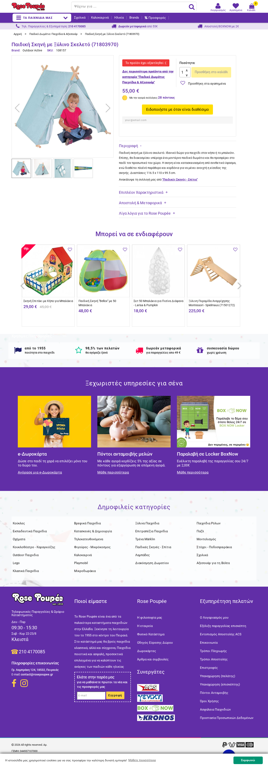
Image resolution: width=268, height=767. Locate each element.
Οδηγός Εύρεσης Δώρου (155, 643)
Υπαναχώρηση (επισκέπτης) (220, 684)
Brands (134, 17)
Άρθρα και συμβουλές (153, 659)
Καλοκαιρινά (100, 17)
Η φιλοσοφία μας (149, 617)
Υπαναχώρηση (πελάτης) (217, 676)
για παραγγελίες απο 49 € (163, 352)
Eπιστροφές (209, 668)
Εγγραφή (115, 695)
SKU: (50, 50)
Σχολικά (79, 17)
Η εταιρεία (145, 626)
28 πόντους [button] (166, 97)
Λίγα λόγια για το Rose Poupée (145, 213)
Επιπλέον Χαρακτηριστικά (141, 192)
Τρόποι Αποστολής (214, 659)
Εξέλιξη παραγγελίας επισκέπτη (223, 626)
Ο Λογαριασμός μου (214, 617)
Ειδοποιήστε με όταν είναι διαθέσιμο (177, 109)
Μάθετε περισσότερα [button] (142, 760)
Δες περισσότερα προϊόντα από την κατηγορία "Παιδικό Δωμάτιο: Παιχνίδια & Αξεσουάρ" (148, 77)
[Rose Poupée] (40, 6)
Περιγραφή (128, 146)
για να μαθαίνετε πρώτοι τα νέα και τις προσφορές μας (102, 684)
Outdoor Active (32, 50)
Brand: (16, 50)
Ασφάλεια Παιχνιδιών (215, 709)
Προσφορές (157, 17)
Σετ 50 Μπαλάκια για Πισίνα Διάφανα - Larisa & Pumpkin (158, 303)
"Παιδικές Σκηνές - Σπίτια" (180, 179)
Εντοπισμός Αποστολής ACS (220, 634)
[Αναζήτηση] (192, 6)
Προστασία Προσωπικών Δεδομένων (226, 718)
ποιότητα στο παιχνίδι (40, 352)
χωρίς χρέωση (216, 352)
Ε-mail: (16, 674)
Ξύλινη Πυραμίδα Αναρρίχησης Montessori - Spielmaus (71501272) (212, 303)
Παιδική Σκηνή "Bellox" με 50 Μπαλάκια (97, 303)
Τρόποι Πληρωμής (213, 651)
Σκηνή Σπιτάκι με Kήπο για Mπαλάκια (48, 301)
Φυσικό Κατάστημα (150, 634)
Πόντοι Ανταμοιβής (214, 693)
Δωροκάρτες (146, 651)
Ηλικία (119, 17)
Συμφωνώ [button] (248, 760)
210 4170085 (32, 651)
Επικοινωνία (209, 643)
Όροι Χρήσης (209, 701)
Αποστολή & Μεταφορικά (140, 203)
